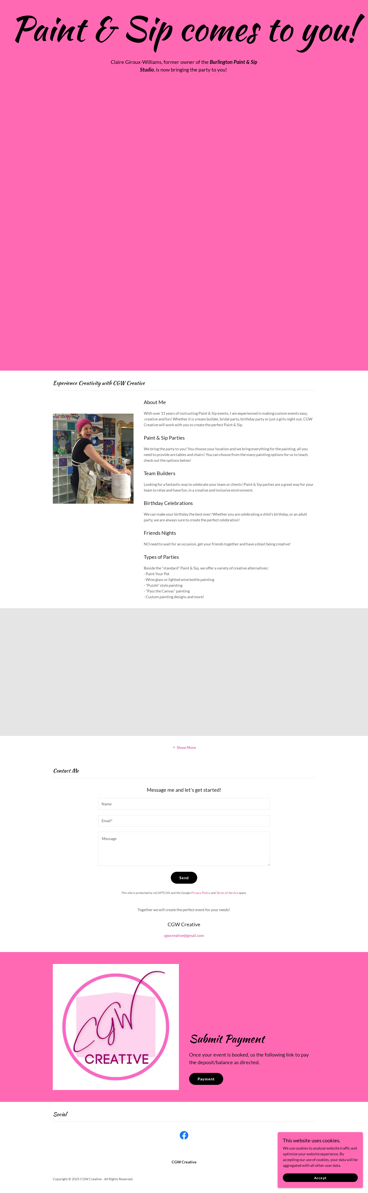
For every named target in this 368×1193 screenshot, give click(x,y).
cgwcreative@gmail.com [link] (184, 935)
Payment (206, 1079)
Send (184, 877)
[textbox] (184, 804)
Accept (320, 1178)
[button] (184, 747)
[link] (184, 1136)
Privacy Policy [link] (200, 893)
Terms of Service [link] (227, 893)
